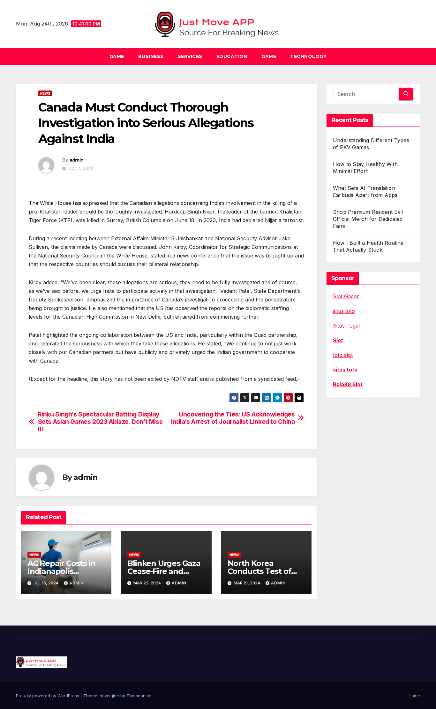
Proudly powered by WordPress (48, 695)
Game (116, 56)
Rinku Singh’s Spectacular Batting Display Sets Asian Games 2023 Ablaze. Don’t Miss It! (100, 422)
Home (414, 695)
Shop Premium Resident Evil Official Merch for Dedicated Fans (368, 219)
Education (232, 56)
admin (77, 160)
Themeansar (139, 695)
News (45, 93)
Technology (308, 56)
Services (190, 56)
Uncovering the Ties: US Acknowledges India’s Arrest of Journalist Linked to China (233, 418)
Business (151, 56)
